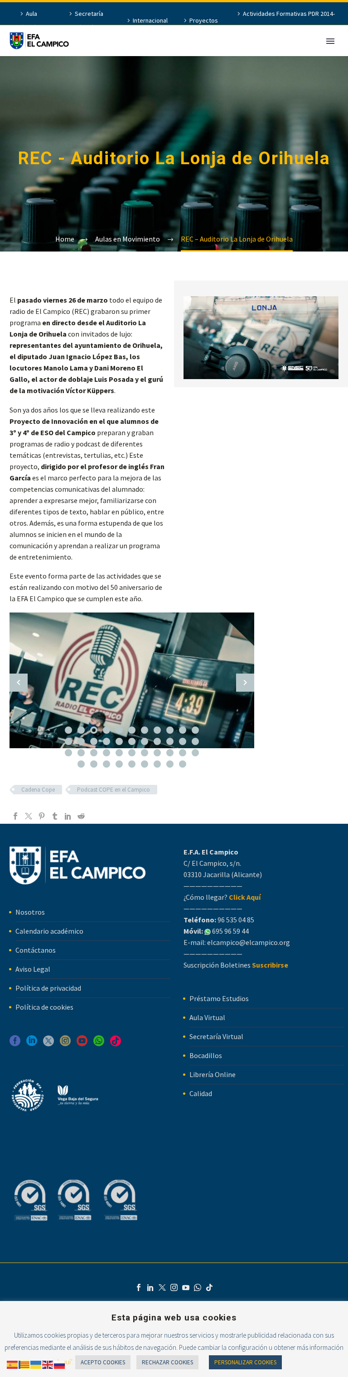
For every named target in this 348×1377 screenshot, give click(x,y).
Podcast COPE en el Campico (113, 789)
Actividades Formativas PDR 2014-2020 (289, 20)
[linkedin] (31, 1043)
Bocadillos (205, 1055)
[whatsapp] (98, 1043)
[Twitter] (28, 816)
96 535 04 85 (235, 919)
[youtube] (82, 1043)
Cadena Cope (38, 789)
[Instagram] (174, 1287)
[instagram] (65, 1043)
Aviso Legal (32, 968)
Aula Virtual (28, 20)
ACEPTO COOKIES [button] (103, 1362)
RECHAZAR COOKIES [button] (167, 1362)
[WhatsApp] (197, 1287)
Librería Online (212, 1074)
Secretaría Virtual (89, 20)
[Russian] (60, 1363)
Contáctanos (35, 949)
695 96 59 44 (230, 930)
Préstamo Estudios (219, 998)
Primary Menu (330, 41)
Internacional (150, 20)
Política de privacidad (48, 987)
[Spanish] (13, 1363)
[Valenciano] (24, 1363)
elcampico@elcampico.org (248, 942)
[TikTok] (209, 1287)
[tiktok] (115, 1043)
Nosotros (30, 911)
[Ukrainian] (36, 1363)
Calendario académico (49, 930)
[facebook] (15, 1043)
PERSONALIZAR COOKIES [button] (245, 1362)
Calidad (200, 1093)
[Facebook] (15, 816)
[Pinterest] (41, 816)
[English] (48, 1363)
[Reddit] (81, 816)
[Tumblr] (54, 816)
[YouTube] (185, 1287)
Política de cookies (44, 1006)
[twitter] (48, 1043)
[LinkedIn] (68, 816)
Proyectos (203, 20)
